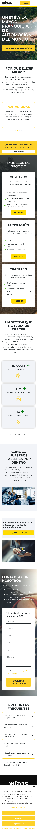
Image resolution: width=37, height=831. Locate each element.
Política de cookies (7, 828)
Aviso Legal (31, 828)
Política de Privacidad (20, 828)
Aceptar (19, 813)
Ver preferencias (18, 824)
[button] (34, 787)
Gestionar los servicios (18, 807)
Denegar (18, 818)
